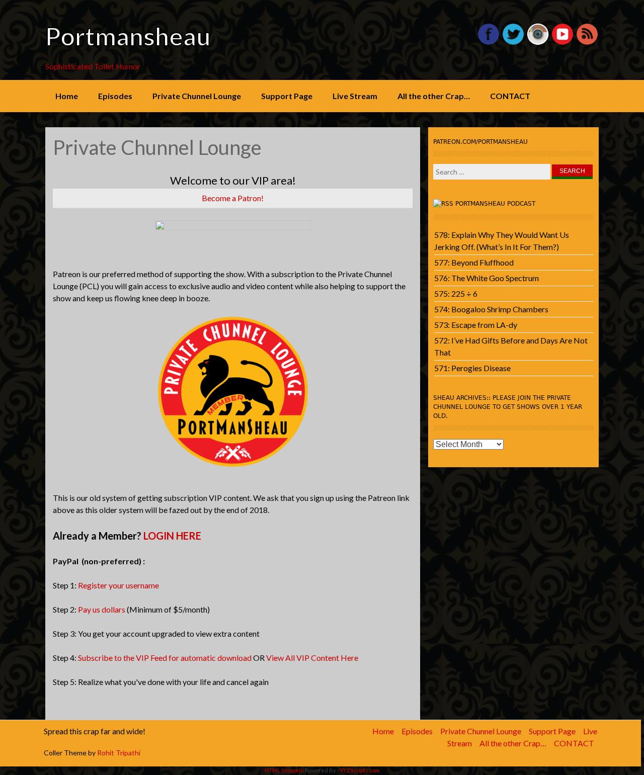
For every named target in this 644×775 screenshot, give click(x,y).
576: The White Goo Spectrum (486, 278)
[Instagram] (537, 42)
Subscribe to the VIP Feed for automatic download (165, 657)
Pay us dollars (101, 609)
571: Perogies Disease (472, 368)
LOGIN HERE (172, 536)
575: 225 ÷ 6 (455, 293)
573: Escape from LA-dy (475, 324)
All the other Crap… (433, 96)
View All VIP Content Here (312, 657)
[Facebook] (488, 42)
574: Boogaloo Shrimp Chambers (491, 309)
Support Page (286, 96)
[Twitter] (513, 42)
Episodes (115, 96)
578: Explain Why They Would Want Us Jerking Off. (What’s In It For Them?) (501, 240)
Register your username (118, 585)
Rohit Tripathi (118, 752)
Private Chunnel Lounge (196, 96)
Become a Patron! (233, 198)
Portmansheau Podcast (495, 203)
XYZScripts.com (360, 770)
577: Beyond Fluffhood (474, 262)
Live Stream (355, 96)
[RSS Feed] (587, 42)
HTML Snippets (284, 770)
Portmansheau (128, 36)
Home (66, 96)
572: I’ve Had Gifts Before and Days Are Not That (511, 346)
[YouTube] (562, 42)
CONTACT (510, 96)
